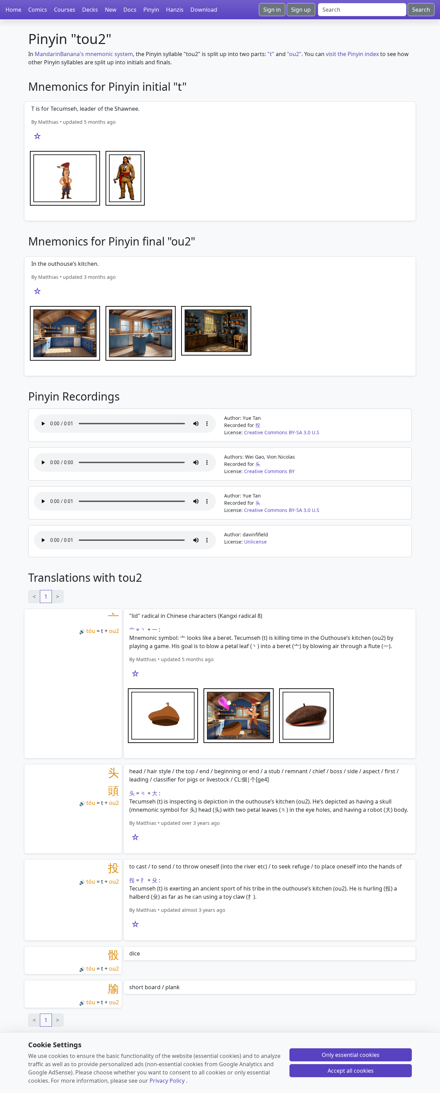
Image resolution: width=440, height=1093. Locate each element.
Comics (37, 9)
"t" (270, 54)
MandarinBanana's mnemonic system (84, 54)
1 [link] (45, 596)
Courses (64, 9)
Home (13, 9)
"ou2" (294, 54)
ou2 (114, 631)
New (111, 9)
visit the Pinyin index (352, 54)
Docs (129, 9)
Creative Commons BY (269, 471)
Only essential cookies (351, 1055)
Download (203, 9)
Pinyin (151, 9)
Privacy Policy (167, 1080)
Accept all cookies (351, 1070)
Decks (90, 9)
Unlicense (255, 541)
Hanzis (175, 9)
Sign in (272, 9)
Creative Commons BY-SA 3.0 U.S (281, 432)
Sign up (301, 9)
